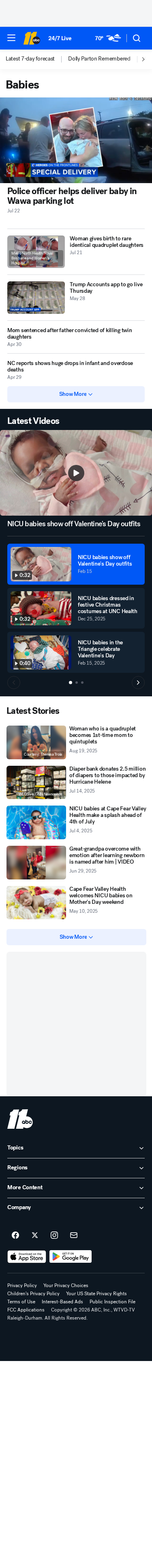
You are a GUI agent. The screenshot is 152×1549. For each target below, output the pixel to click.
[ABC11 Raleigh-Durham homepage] (31, 38)
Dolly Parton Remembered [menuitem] (99, 59)
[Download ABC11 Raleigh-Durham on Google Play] (70, 1256)
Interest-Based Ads (62, 1301)
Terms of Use (21, 1301)
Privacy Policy (22, 1285)
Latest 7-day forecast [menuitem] (30, 59)
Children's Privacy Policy (33, 1293)
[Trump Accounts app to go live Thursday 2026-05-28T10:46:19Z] (36, 297)
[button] (11, 38)
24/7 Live (59, 38)
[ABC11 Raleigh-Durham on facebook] (15, 1235)
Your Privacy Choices (65, 1285)
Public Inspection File (112, 1301)
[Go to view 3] (82, 682)
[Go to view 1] (70, 682)
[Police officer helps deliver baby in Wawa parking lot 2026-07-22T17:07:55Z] (76, 140)
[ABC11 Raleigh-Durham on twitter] (35, 1235)
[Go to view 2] (76, 682)
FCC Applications (26, 1309)
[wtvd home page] (20, 1119)
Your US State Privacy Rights (96, 1293)
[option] (37, 59)
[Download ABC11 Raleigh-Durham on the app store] (26, 1256)
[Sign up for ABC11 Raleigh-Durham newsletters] (74, 1235)
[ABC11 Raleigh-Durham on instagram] (54, 1235)
